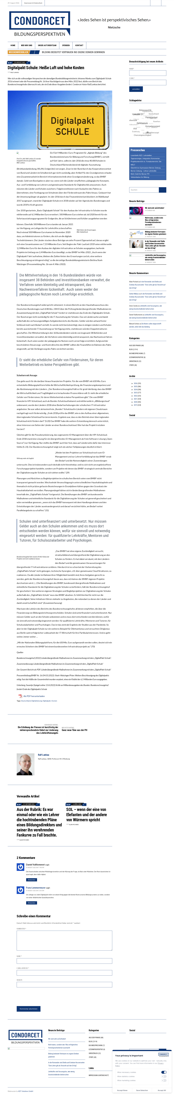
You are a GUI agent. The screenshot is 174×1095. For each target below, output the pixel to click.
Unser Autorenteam (47, 45)
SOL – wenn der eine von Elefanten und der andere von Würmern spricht (86, 814)
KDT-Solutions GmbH (25, 1091)
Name (19, 956)
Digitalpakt (47, 701)
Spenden (66, 45)
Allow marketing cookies (126, 1080)
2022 (135, 396)
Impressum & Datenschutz (33, 3)
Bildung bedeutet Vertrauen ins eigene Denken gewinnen (155, 233)
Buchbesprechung (136, 353)
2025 (135, 386)
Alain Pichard (24, 840)
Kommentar (21, 929)
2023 (135, 393)
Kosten (54, 701)
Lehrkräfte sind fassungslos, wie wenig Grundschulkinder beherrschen (155, 257)
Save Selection (142, 1090)
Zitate (131, 365)
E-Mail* (131, 78)
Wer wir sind (26, 45)
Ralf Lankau (15, 72)
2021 (135, 399)
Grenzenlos (133, 361)
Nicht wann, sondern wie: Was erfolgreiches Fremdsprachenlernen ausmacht (154, 221)
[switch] (164, 1072)
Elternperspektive (136, 357)
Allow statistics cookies (126, 1076)
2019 (135, 405)
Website (19, 980)
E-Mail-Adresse (23, 968)
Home (13, 45)
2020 (135, 402)
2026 (135, 383)
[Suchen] (162, 190)
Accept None (122, 1090)
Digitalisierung (36, 701)
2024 (135, 389)
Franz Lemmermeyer (35, 887)
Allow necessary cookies (126, 1072)
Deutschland (26, 701)
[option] (104, 52)
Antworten (31, 880)
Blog (10, 63)
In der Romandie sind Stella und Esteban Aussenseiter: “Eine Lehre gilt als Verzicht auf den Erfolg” (97, 52)
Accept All (162, 1090)
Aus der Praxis (135, 345)
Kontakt (79, 45)
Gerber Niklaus (134, 294)
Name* (131, 69)
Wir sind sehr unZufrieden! (154, 208)
